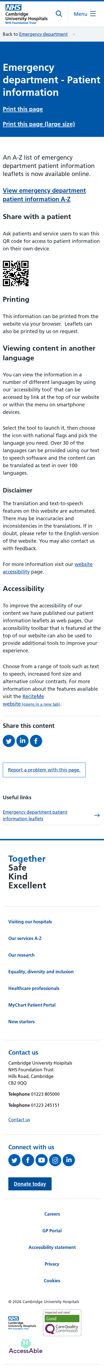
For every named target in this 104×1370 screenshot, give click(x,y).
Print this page (23, 108)
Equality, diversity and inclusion (41, 971)
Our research (21, 955)
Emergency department (43, 34)
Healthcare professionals (33, 988)
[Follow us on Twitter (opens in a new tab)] (15, 1160)
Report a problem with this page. (44, 770)
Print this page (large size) (39, 123)
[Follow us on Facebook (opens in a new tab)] (28, 1160)
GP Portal (52, 1230)
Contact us (19, 1119)
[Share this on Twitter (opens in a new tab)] (9, 741)
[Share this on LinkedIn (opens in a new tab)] (23, 741)
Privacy (52, 1264)
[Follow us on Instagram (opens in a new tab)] (56, 1160)
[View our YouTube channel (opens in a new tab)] (42, 1160)
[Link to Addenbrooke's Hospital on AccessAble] (25, 1346)
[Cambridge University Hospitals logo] (26, 14)
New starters (21, 1021)
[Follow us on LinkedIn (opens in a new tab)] (69, 1160)
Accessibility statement (52, 1247)
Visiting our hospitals (30, 921)
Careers (52, 1214)
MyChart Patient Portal (31, 1005)
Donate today (30, 1184)
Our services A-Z (25, 938)
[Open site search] (59, 14)
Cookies (52, 1280)
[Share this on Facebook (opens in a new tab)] (37, 741)
